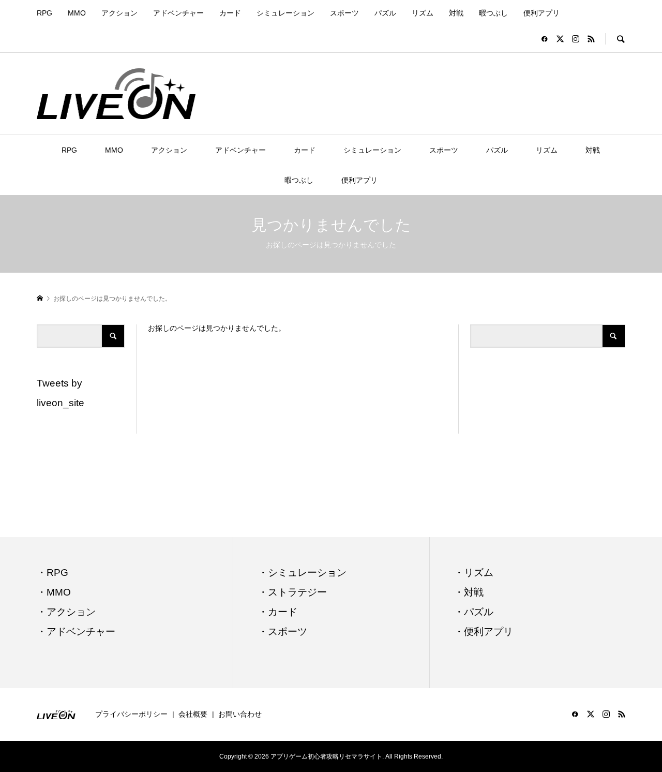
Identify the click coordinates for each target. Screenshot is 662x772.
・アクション (66, 611)
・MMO (54, 592)
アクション (119, 13)
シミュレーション (285, 13)
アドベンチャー (178, 13)
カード (230, 13)
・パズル (473, 611)
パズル (385, 13)
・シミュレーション (302, 572)
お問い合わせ (240, 714)
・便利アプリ (483, 631)
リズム (422, 13)
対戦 (456, 13)
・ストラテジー (292, 592)
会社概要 (192, 714)
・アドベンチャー (76, 631)
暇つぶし (493, 13)
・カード (277, 611)
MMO (77, 13)
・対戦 (469, 592)
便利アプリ (541, 13)
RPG (44, 13)
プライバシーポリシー (131, 714)
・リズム (473, 572)
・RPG (52, 572)
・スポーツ (282, 631)
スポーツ (344, 13)
